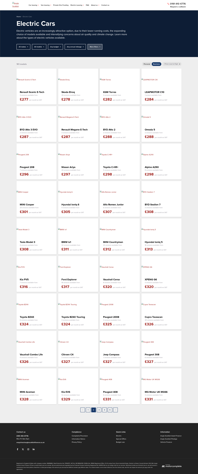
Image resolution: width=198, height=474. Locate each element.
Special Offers (121, 439)
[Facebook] (17, 450)
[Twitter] (23, 450)
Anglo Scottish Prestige (168, 439)
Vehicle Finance (166, 442)
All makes (22, 47)
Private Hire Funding (60, 5)
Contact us (105, 5)
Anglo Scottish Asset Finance (171, 436)
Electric (118, 436)
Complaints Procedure (80, 436)
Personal (147, 64)
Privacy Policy (77, 442)
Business (156, 64)
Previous (82, 410)
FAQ (87, 5)
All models (38, 47)
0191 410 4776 (22, 436)
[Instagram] (28, 450)
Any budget (54, 47)
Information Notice (78, 439)
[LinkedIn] (33, 450)
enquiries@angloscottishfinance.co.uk (30, 442)
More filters (95, 47)
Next (115, 410)
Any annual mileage (74, 47)
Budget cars (120, 442)
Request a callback (178, 6)
